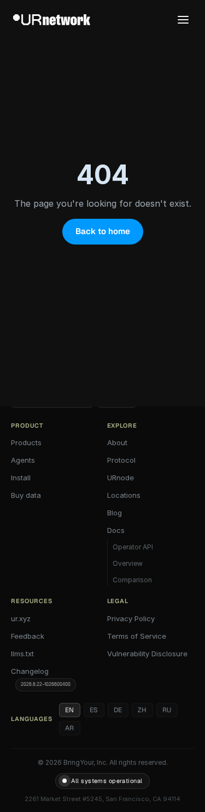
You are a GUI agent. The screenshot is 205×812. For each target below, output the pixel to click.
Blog (114, 512)
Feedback (27, 636)
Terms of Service (136, 636)
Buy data (26, 495)
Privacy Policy (131, 618)
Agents (23, 460)
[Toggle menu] (183, 20)
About (117, 442)
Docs (116, 530)
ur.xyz (21, 618)
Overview (128, 563)
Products (26, 442)
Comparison (132, 580)
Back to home (102, 231)
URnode (120, 477)
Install (21, 477)
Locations (123, 495)
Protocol (121, 460)
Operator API (133, 547)
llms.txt (22, 653)
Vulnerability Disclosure (147, 653)
